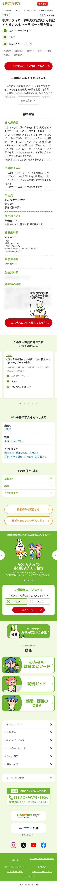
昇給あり (28, 456)
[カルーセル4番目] (32, 403)
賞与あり (33, 452)
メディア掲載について (42, 871)
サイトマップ (28, 876)
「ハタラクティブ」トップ (11, 11)
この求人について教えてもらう (28, 322)
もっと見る (26, 100)
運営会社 (15, 860)
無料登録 (42, 4)
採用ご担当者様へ (15, 871)
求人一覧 (27, 11)
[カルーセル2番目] (24, 403)
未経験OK (9, 452)
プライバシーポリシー (15, 867)
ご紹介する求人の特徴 (14, 740)
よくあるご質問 (11, 756)
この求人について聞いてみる (28, 66)
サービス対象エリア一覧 (15, 748)
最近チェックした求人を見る (28, 520)
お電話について (11, 764)
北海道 (7, 429)
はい (17, 601)
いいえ (40, 601)
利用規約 (42, 867)
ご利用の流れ (10, 732)
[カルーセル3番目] (28, 403)
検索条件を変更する (28, 509)
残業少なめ (21, 452)
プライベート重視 (13, 456)
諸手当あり (40, 456)
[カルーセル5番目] (36, 403)
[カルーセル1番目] (20, 403)
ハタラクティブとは (13, 724)
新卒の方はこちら (28, 835)
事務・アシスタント (14, 441)
